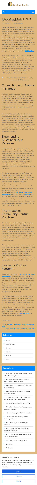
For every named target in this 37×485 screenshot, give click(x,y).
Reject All (18, 481)
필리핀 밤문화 (23, 314)
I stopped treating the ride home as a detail (19, 413)
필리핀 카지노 (29, 51)
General (8, 355)
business (8, 320)
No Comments (7, 23)
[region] (18, 469)
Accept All (18, 471)
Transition (9, 444)
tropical (27, 195)
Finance (8, 352)
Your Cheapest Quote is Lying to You (16, 440)
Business (8, 348)
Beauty (8, 340)
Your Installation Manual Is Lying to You (18, 403)
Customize (18, 476)
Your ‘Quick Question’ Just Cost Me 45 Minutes (20, 329)
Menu (4, 12)
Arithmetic (9, 448)
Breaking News (18, 23)
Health (8, 359)
